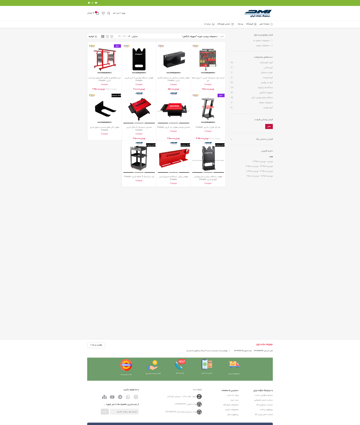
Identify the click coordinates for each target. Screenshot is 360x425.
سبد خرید (234, 400)
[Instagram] (136, 397)
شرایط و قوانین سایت (264, 395)
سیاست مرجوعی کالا (264, 404)
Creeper (208, 84)
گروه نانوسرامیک (266, 62)
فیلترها (91, 36)
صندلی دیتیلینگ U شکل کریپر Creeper (139, 128)
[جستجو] (109, 13)
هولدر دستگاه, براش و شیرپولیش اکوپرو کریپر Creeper (208, 178)
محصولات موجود (263, 45)
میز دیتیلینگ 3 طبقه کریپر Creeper (139, 176)
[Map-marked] (104, 397)
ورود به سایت (232, 395)
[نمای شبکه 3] (107, 37)
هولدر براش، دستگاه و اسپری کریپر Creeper (173, 178)
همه (271, 156)
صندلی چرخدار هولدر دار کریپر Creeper (173, 127)
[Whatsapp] (128, 397)
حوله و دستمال (267, 72)
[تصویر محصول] (208, 58)
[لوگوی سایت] (258, 13)
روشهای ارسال (232, 414)
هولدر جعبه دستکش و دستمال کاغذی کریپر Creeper (173, 79)
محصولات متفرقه (266, 102)
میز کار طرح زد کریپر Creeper (208, 127)
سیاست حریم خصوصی (263, 400)
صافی (269, 126)
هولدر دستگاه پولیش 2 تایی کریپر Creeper (139, 79)
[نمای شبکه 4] (102, 37)
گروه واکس (268, 67)
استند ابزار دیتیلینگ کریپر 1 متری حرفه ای (208, 79)
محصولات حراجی (231, 409)
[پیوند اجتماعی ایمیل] (96, 3)
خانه (222, 36)
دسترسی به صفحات (229, 390)
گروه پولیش (268, 107)
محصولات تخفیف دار (261, 40)
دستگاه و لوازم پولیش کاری (262, 97)
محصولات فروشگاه (230, 404)
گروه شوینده (268, 77)
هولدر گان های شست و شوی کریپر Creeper (104, 128)
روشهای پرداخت (266, 409)
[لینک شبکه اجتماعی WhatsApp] (92, 3)
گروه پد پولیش (267, 82)
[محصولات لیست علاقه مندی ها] (103, 13)
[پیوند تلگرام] (89, 3)
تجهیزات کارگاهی (266, 92)
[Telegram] (120, 397)
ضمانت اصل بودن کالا (264, 414)
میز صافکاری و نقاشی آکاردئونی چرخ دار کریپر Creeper (104, 79)
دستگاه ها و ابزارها (265, 87)
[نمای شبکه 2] (111, 37)
